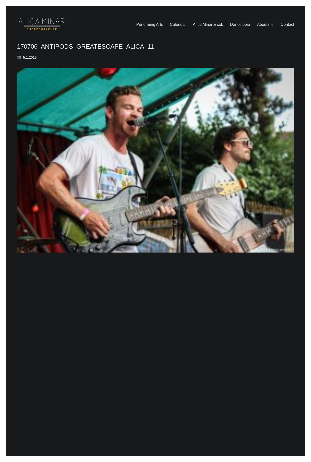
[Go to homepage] (41, 24)
